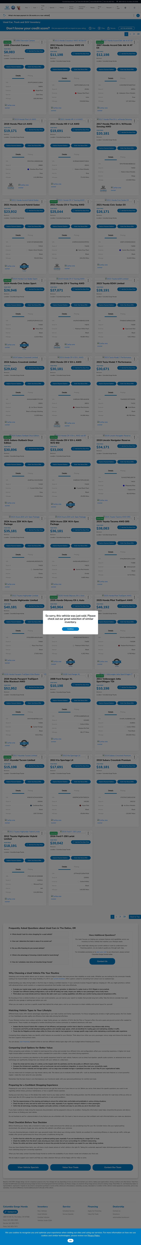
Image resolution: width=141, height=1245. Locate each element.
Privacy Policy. (94, 1235)
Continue (70, 629)
